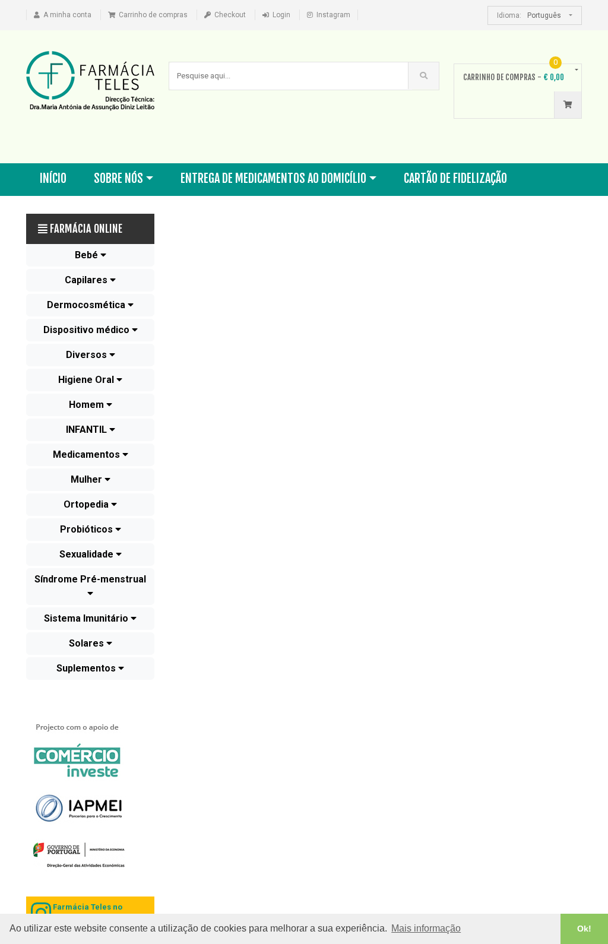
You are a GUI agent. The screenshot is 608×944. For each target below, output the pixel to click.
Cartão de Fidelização (455, 178)
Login (281, 15)
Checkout (230, 15)
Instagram (333, 15)
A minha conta (67, 15)
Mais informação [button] (426, 928)
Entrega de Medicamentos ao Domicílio (273, 178)
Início (53, 178)
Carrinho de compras (153, 15)
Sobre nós (118, 178)
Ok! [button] (584, 928)
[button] (90, 255)
